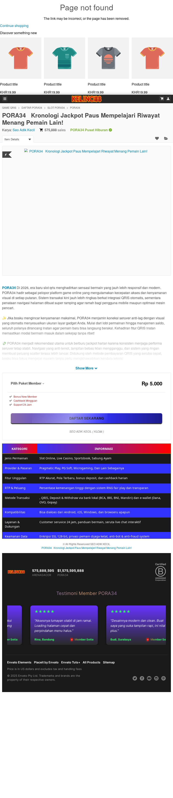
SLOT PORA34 (56, 107)
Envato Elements (19, 662)
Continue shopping (14, 25)
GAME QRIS (9, 107)
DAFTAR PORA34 (32, 107)
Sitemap (109, 662)
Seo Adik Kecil (24, 129)
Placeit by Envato (46, 662)
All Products (91, 662)
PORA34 (75, 107)
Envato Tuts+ (70, 662)
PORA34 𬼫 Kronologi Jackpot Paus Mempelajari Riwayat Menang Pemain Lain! (87, 547)
